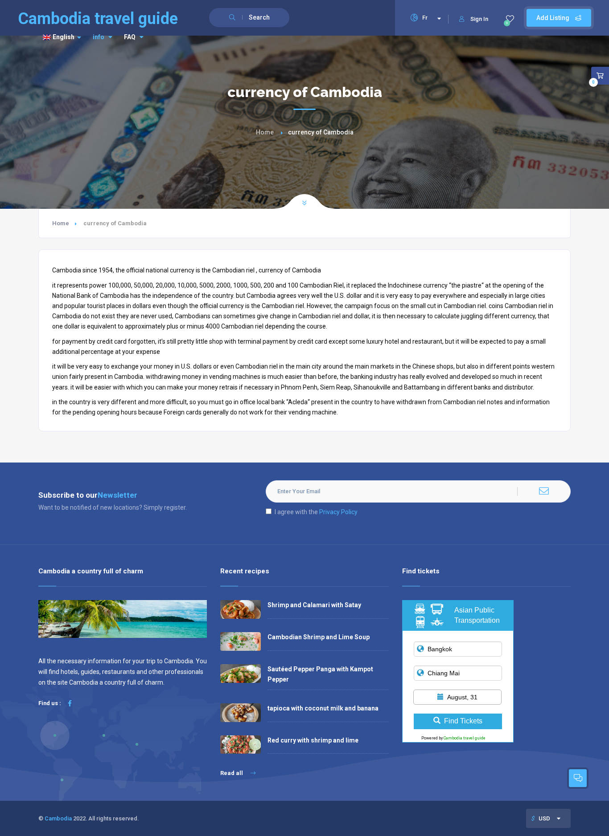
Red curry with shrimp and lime (312, 740)
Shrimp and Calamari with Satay (314, 605)
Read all (232, 773)
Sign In (479, 19)
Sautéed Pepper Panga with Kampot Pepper (320, 674)
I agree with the (316, 511)
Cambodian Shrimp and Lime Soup (318, 637)
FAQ (130, 37)
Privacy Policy (338, 511)
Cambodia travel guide (465, 738)
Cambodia (58, 818)
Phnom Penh (299, 387)
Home (265, 132)
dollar (361, 316)
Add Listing (553, 17)
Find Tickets (463, 721)
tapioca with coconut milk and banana (323, 708)
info (98, 37)
